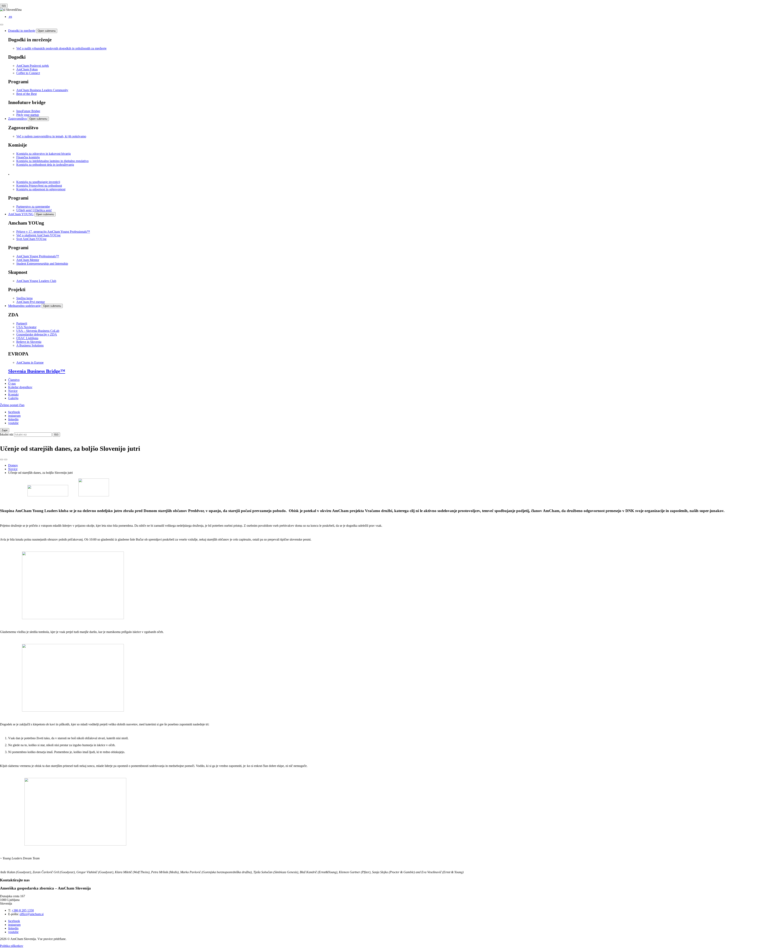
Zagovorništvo (17, 118)
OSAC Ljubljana (27, 338)
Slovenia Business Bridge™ (36, 371)
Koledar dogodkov (20, 387)
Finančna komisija (28, 157)
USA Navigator (26, 327)
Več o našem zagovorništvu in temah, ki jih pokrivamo (51, 136)
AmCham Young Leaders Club (36, 281)
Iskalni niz (6, 434)
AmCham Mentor (27, 260)
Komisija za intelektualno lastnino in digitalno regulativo (52, 161)
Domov (13, 465)
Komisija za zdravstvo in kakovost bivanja (43, 153)
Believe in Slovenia (28, 341)
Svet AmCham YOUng (31, 239)
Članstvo (14, 380)
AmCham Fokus (27, 69)
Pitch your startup (27, 114)
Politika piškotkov (11, 946)
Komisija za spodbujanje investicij (38, 182)
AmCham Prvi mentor (30, 302)
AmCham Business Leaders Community (42, 90)
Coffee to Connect (28, 73)
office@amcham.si (32, 914)
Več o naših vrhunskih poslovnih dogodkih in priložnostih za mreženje (61, 48)
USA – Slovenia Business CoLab (37, 330)
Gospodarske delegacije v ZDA (36, 334)
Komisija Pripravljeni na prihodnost (39, 185)
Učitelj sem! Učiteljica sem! (34, 210)
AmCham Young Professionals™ (37, 256)
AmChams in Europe (30, 362)
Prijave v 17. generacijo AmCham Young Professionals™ (53, 231)
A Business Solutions (30, 345)
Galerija (13, 398)
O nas (12, 383)
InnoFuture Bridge (28, 111)
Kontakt (13, 394)
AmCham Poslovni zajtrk (32, 65)
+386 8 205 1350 (23, 910)
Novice (13, 391)
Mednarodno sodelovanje (24, 305)
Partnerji (21, 323)
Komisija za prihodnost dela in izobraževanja (45, 164)
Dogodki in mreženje (21, 30)
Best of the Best (26, 93)
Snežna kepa (24, 298)
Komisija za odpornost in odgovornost (40, 189)
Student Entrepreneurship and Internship (42, 263)
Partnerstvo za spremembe (33, 206)
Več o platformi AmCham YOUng (38, 235)
